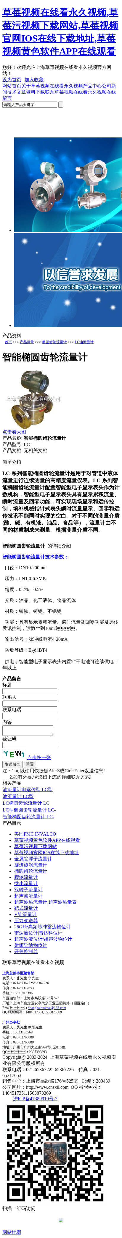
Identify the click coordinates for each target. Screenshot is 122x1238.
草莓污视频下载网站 (35, 846)
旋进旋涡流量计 (30, 864)
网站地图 (11, 1232)
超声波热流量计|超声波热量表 (45, 902)
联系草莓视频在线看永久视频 (76, 91)
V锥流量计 (25, 914)
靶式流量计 (26, 908)
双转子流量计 (28, 889)
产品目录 (27, 342)
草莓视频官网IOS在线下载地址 (46, 852)
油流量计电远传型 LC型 (28, 789)
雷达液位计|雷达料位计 (38, 932)
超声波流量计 (28, 895)
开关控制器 (26, 951)
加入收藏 (34, 79)
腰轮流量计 (26, 877)
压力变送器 (26, 920)
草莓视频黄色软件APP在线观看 (47, 840)
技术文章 (16, 91)
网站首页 (11, 85)
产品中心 (92, 85)
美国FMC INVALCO (35, 834)
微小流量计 (26, 883)
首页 (8, 342)
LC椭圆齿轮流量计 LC (26, 803)
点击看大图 (14, 431)
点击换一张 (39, 757)
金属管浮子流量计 (33, 858)
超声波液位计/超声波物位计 (43, 939)
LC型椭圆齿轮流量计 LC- (29, 809)
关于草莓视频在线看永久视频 (52, 85)
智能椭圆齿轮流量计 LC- (28, 816)
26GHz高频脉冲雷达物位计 (42, 926)
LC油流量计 (84, 342)
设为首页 (11, 79)
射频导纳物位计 (30, 945)
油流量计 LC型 (18, 796)
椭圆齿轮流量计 (54, 342)
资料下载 (35, 91)
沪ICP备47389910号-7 (35, 1098)
